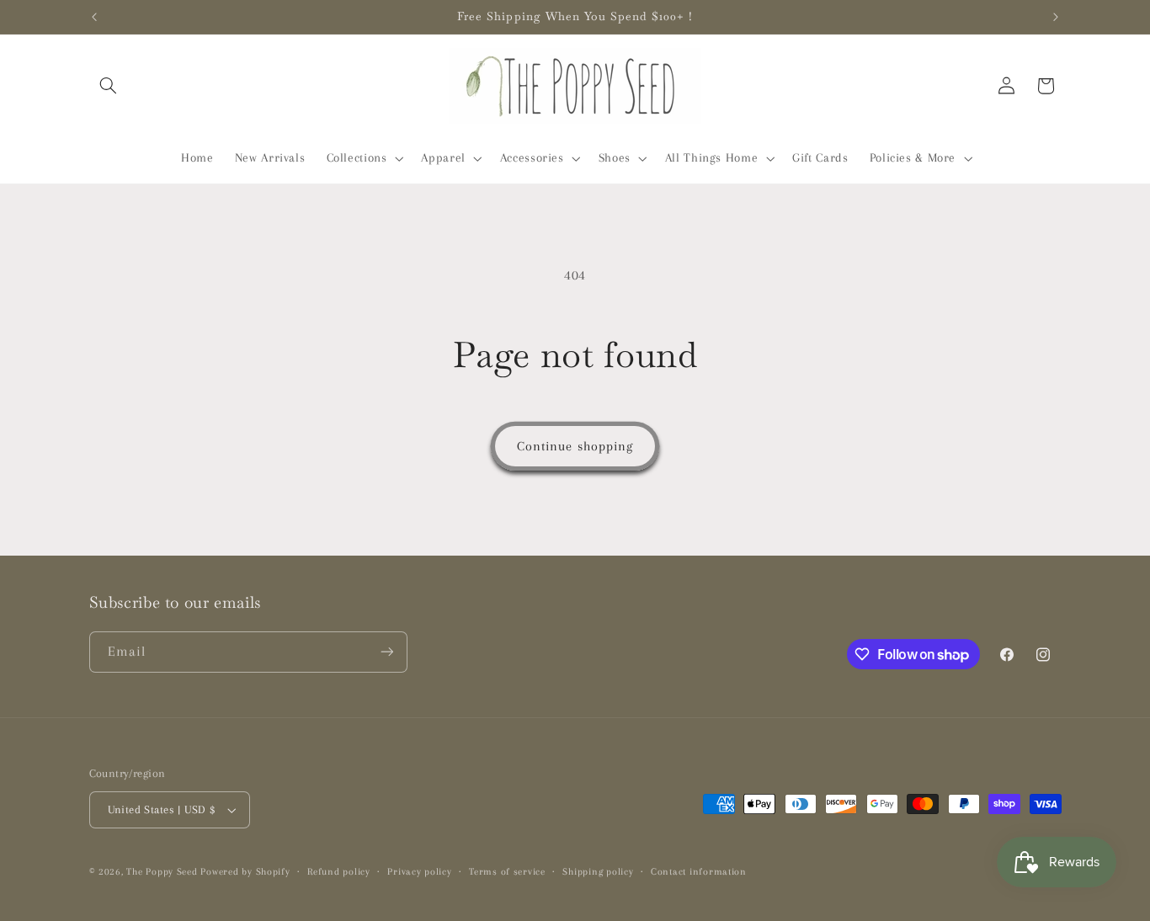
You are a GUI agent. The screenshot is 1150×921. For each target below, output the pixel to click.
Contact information (699, 871)
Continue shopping (575, 446)
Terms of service (507, 871)
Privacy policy (419, 871)
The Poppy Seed (161, 871)
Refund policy (338, 871)
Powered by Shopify (245, 871)
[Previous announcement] (94, 17)
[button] (108, 86)
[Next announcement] (1055, 17)
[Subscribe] (386, 652)
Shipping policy (597, 871)
